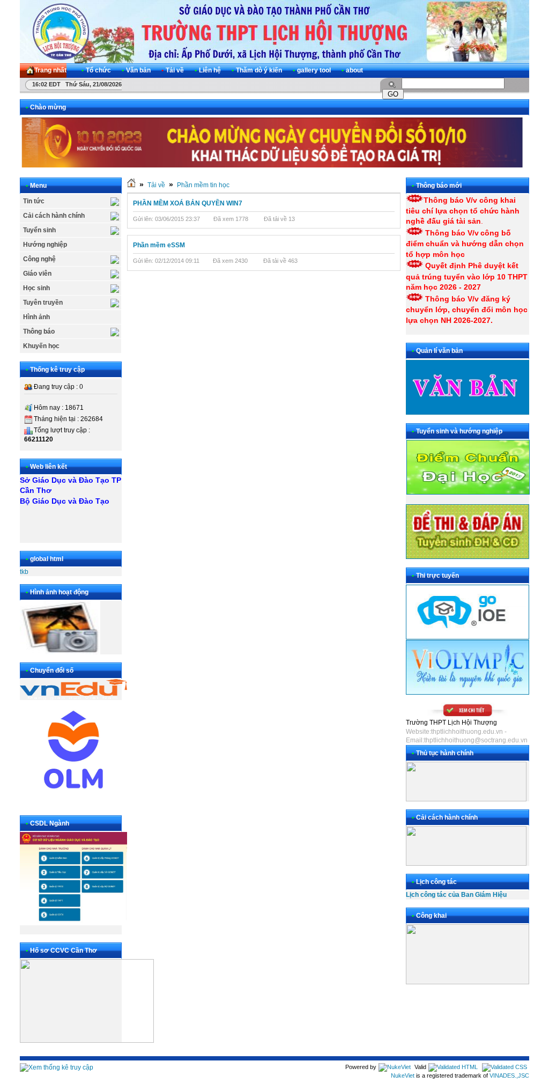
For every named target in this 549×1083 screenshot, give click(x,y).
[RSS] (511, 70)
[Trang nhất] (131, 185)
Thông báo (39, 331)
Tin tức (33, 201)
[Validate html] (453, 1067)
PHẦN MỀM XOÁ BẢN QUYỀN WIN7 (187, 203)
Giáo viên (37, 273)
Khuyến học (41, 346)
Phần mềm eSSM (159, 245)
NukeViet (402, 1075)
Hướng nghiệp (45, 244)
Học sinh (36, 288)
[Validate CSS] (504, 1067)
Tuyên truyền (43, 302)
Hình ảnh (36, 317)
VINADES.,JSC (509, 1075)
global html (46, 559)
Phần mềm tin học (203, 185)
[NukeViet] (394, 1067)
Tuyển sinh (39, 230)
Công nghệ (39, 259)
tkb (24, 572)
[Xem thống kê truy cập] (56, 1067)
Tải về (156, 185)
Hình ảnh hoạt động (59, 592)
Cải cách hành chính (54, 215)
